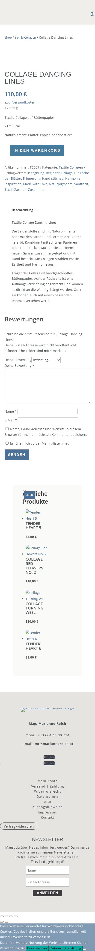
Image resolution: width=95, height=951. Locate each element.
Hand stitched (53, 178)
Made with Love (35, 184)
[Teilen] (11, 916)
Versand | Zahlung (47, 786)
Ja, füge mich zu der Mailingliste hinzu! (39, 443)
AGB (47, 802)
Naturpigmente (61, 184)
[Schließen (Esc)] (16, 916)
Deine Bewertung (18, 360)
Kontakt (47, 817)
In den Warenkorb (37, 150)
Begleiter (53, 173)
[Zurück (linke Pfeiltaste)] (2, 922)
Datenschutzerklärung (65, 948)
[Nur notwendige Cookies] (84, 949)
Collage (67, 173)
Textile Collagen (25, 37)
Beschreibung (22, 210)
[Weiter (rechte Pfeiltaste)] (6, 922)
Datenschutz (48, 796)
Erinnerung (31, 178)
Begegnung (35, 173)
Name (11, 411)
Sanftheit (81, 184)
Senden (16, 455)
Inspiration (13, 184)
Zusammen (36, 189)
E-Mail (11, 420)
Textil (9, 189)
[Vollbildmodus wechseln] (6, 916)
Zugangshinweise (47, 807)
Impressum (47, 812)
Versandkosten (23, 102)
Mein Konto (48, 781)
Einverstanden (37, 948)
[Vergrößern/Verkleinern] (2, 916)
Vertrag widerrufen (19, 826)
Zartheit (20, 189)
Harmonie (72, 178)
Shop (8, 37)
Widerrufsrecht (47, 791)
